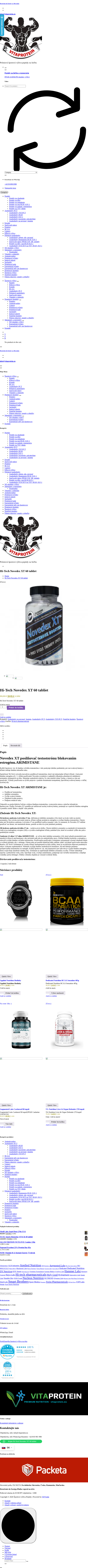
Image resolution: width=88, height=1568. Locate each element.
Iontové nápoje (10, 260)
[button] (1, 1567)
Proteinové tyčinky (11, 258)
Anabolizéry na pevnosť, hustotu (21, 221)
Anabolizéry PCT (11, 211)
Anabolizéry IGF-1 (16, 217)
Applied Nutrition (30, 1265)
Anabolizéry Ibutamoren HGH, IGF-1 (23, 240)
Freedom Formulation (37, 1271)
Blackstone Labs (21, 1268)
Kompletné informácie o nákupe (11, 1423)
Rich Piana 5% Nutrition (77, 1278)
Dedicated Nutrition (75, 1268)
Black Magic (12, 1268)
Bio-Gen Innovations (71, 1265)
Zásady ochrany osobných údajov (17, 1505)
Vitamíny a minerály (12, 254)
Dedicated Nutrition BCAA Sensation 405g (62, 980)
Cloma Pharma (40, 1268)
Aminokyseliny (10, 256)
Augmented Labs (57, 1265)
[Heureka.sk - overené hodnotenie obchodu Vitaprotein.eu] (19, 1359)
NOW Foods (18, 1278)
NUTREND (48, 1278)
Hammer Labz (73, 1271)
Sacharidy (8, 262)
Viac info (9, 1124)
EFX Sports (17, 1271)
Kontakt (7, 328)
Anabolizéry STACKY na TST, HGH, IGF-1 (25, 246)
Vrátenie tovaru (4, 1318)
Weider (2, 1284)
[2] (44, 627)
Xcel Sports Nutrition (12, 1284)
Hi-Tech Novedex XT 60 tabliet (16, 578)
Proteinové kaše (10, 264)
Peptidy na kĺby (15, 200)
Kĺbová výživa (10, 233)
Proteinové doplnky (12, 271)
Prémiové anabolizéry (12, 235)
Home (7, 576)
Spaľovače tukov (11, 225)
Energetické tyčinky (12, 266)
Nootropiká (13, 252)
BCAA (7, 229)
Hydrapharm (63, 1275)
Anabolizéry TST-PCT (17, 213)
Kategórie (4, 192)
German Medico (49, 1271)
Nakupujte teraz (10, 188)
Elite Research (25, 1271)
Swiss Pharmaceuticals (57, 1281)
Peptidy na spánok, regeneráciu (20, 207)
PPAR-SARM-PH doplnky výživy (17, 77)
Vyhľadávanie (27, 1293)
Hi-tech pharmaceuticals (20, 721)
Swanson (43, 1282)
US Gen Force (72, 1282)
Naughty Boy (9, 1278)
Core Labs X (55, 1268)
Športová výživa (10, 273)
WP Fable (45, 1497)
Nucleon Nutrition (33, 1277)
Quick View (6, 976)
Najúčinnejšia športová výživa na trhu (13, 1341)
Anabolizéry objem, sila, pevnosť (21, 237)
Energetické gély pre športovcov (16, 268)
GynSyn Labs (59, 1271)
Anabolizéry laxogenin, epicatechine (22, 219)
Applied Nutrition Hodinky (10, 980)
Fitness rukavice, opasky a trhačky (17, 277)
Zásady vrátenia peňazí (13, 1503)
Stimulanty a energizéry (13, 250)
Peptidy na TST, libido (17, 209)
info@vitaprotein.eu (7, 14)
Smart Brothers (18, 1281)
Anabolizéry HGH (16, 215)
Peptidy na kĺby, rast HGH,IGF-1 (21, 244)
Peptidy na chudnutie (16, 198)
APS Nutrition (45, 1265)
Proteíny (8, 227)
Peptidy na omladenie (17, 202)
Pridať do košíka (16, 708)
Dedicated (63, 1268)
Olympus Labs (58, 1278)
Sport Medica (34, 1282)
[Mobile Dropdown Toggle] (18, 281)
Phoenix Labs (67, 1278)
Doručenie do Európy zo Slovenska (9, 3)
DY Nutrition (6, 1271)
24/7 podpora (3, 1328)
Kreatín (7, 223)
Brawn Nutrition (31, 1268)
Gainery (7, 231)
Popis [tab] (5, 745)
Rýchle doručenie (5, 1300)
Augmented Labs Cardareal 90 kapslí (14, 1109)
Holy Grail (52, 1274)
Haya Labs (10, 1275)
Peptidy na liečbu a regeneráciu (17, 73)
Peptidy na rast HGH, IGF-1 (19, 204)
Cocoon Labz (48, 1268)
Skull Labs (4, 1282)
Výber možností (57, 993)
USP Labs (80, 1282)
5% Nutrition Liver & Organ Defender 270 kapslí (65, 1109)
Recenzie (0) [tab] (15, 745)
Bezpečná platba (4, 1309)
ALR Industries (13, 1266)
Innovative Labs (75, 1275)
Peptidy (7, 196)
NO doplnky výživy (12, 248)
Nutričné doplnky (11, 275)
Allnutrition (4, 1266)
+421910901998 (11, 184)
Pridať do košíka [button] (12, 993)
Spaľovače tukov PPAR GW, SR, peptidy (24, 242)
